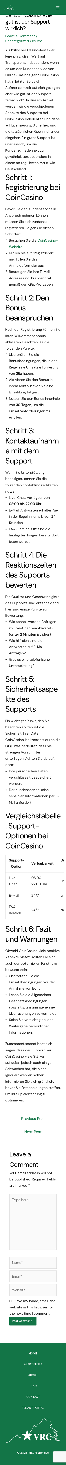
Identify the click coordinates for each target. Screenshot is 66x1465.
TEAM (33, 1386)
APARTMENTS (33, 1364)
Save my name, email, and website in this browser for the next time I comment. (32, 1307)
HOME (33, 1353)
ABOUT (33, 1375)
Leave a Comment (20, 36)
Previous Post (33, 1118)
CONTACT (33, 1397)
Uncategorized (17, 41)
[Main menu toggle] (58, 7)
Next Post (33, 1131)
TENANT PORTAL (33, 1408)
